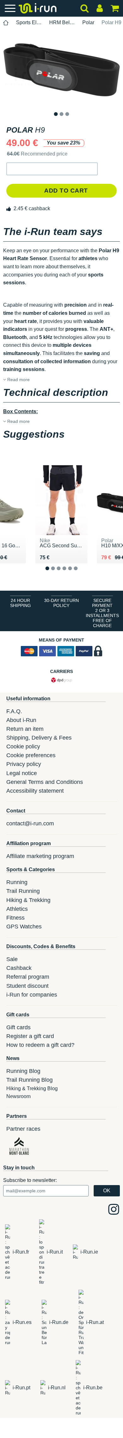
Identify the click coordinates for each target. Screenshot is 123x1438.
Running (16, 882)
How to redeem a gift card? (40, 1045)
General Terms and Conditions (44, 782)
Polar (88, 22)
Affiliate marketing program (40, 856)
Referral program (27, 977)
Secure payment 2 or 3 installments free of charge (102, 613)
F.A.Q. (14, 711)
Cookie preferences (31, 755)
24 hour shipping (20, 603)
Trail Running (23, 891)
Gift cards (18, 1027)
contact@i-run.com (30, 823)
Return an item (25, 729)
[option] (61, 69)
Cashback (19, 968)
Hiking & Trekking (28, 900)
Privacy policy (23, 764)
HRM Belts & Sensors (62, 22)
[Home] (6, 23)
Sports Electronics (29, 22)
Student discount (27, 986)
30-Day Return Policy (61, 603)
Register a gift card (30, 1036)
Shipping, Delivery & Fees (39, 738)
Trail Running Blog (29, 1080)
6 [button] (80, 573)
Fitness (15, 918)
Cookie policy (23, 746)
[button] (52, 168)
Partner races (23, 1129)
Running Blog (23, 1071)
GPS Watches (24, 926)
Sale (12, 959)
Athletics (17, 909)
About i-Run (21, 720)
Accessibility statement (35, 791)
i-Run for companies (31, 995)
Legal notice (21, 773)
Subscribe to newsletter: (30, 1180)
